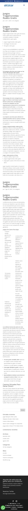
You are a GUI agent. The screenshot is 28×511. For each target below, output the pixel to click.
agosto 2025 (6, 441)
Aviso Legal (19, 505)
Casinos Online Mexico (8, 421)
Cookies (14, 507)
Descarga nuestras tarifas (9, 493)
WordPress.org (6, 460)
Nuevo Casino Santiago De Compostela (12, 423)
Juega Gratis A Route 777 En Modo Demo (13, 426)
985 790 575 (13, 503)
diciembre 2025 (6, 436)
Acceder (5, 453)
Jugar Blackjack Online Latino (10, 416)
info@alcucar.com (10, 505)
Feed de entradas (7, 455)
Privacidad (7, 507)
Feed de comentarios (8, 457)
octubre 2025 (6, 438)
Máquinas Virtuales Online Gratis (10, 419)
